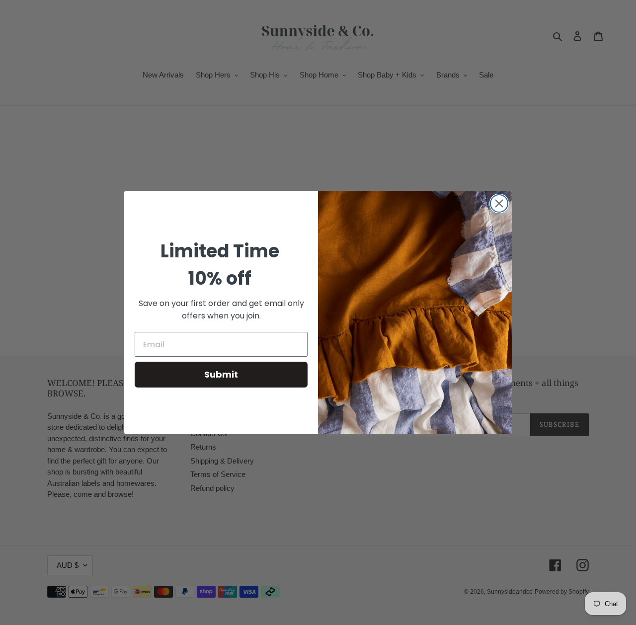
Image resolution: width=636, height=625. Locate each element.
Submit (221, 374)
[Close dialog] (499, 203)
